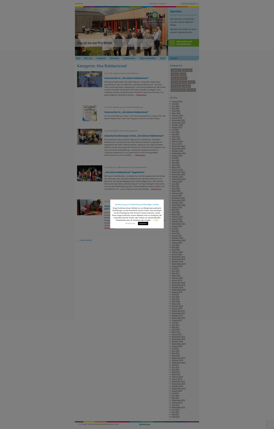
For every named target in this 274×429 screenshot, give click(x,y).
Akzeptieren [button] (143, 223)
